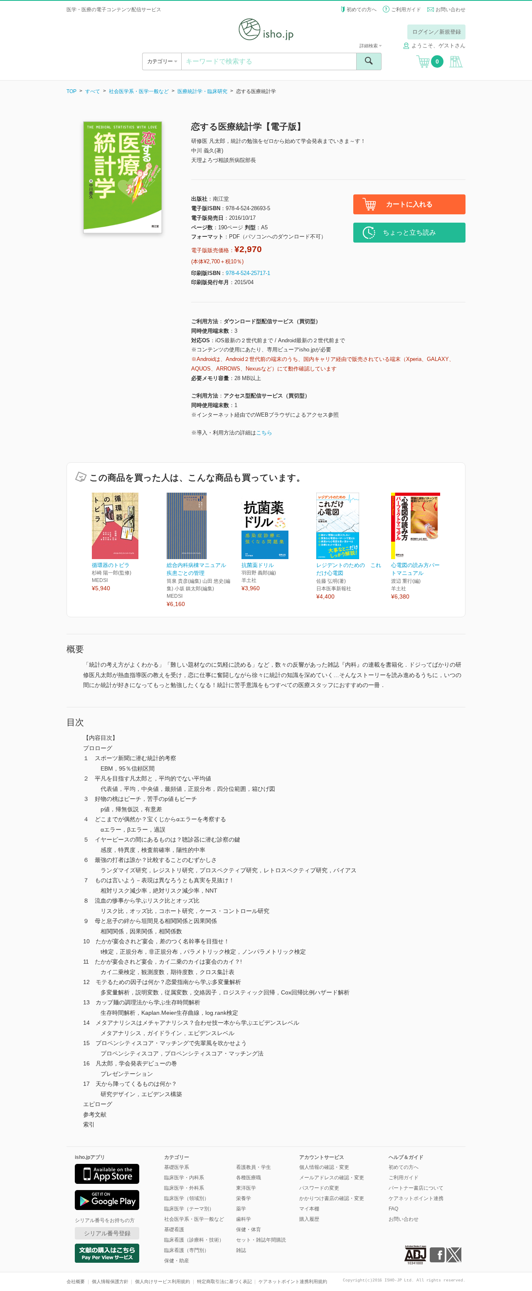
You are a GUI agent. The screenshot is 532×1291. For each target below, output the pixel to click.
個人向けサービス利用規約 (162, 1281)
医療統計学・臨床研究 (202, 91)
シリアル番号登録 (107, 1233)
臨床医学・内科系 (184, 1178)
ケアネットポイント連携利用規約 (293, 1281)
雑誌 (241, 1250)
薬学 (241, 1209)
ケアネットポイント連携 (416, 1198)
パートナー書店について (416, 1188)
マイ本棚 (309, 1209)
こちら (264, 433)
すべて (92, 91)
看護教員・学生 (253, 1167)
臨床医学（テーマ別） (189, 1209)
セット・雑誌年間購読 (261, 1240)
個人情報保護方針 (110, 1281)
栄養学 (243, 1198)
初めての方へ (362, 9)
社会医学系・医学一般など (139, 91)
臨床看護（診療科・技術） (194, 1240)
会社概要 (75, 1281)
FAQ (393, 1209)
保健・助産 (176, 1261)
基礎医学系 (176, 1167)
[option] (129, 543)
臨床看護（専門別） (186, 1250)
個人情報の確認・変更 (324, 1167)
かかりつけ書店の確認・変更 (331, 1198)
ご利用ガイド (406, 9)
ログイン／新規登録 (436, 32)
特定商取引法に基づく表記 (224, 1281)
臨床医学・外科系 (184, 1188)
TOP (71, 91)
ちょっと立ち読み (409, 232)
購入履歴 (309, 1219)
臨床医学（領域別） (186, 1198)
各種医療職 (248, 1178)
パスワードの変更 (319, 1188)
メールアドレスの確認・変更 (331, 1178)
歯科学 (243, 1219)
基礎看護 (174, 1229)
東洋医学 (246, 1188)
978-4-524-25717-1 (248, 273)
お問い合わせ (451, 9)
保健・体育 (248, 1229)
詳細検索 (369, 45)
